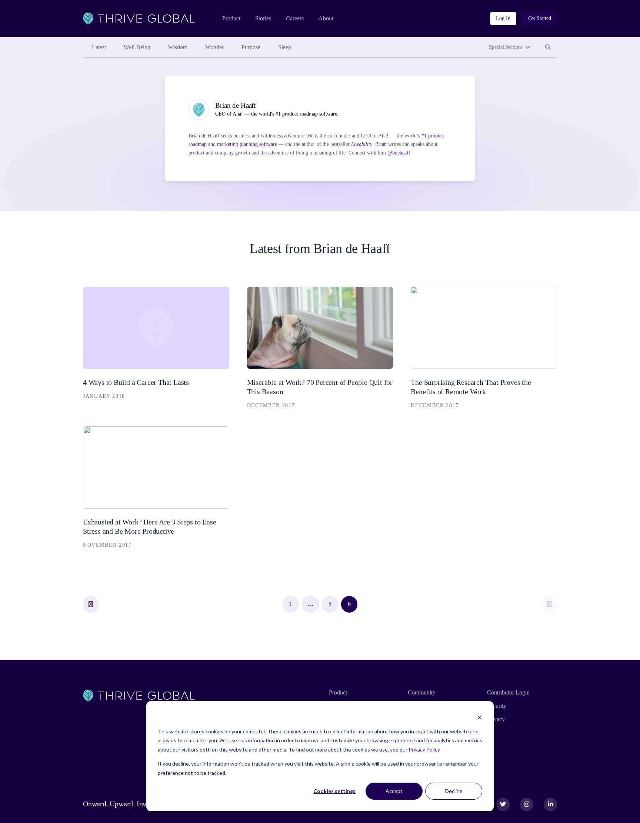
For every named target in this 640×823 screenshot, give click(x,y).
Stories (263, 18)
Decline (454, 791)
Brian (381, 144)
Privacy (496, 719)
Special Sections (505, 47)
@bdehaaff (398, 153)
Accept (394, 791)
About (326, 18)
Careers (295, 18)
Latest (99, 47)
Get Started (539, 18)
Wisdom (177, 47)
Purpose (250, 47)
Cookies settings (334, 791)
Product (231, 18)
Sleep (284, 47)
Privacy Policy (424, 749)
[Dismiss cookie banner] (479, 717)
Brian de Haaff (235, 105)
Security (496, 706)
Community (422, 692)
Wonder (214, 47)
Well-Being (137, 47)
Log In (503, 18)
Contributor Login (508, 692)
